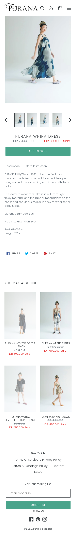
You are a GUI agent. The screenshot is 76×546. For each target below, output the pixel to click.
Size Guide (38, 453)
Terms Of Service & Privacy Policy (38, 460)
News (38, 472)
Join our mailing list (38, 484)
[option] (19, 120)
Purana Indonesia (42, 528)
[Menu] (69, 8)
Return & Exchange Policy (30, 466)
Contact (58, 466)
